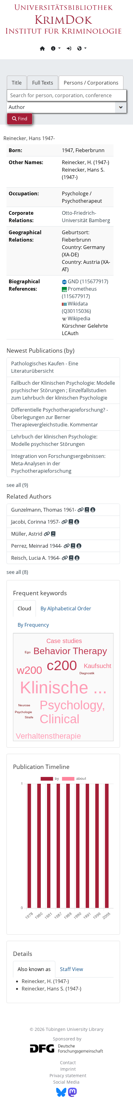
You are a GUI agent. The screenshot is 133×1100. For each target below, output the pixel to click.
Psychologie (23, 712)
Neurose (24, 705)
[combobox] (67, 95)
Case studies (64, 640)
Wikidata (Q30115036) (76, 307)
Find (22, 118)
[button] (55, 48)
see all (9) (17, 485)
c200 (62, 665)
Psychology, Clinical (72, 712)
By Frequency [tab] (33, 624)
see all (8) (17, 572)
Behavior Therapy (70, 651)
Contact (68, 1062)
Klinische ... (63, 687)
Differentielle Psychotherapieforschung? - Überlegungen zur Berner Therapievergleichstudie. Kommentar (59, 417)
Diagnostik (86, 673)
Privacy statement (67, 1075)
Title (17, 82)
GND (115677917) (88, 281)
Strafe (29, 717)
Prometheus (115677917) (79, 292)
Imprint (68, 1069)
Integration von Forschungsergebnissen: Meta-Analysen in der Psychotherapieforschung (58, 463)
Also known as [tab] (34, 969)
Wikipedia (79, 318)
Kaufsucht (97, 665)
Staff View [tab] (71, 969)
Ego (28, 652)
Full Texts (42, 82)
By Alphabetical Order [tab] (66, 608)
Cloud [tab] (24, 608)
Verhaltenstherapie (48, 736)
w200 (29, 670)
